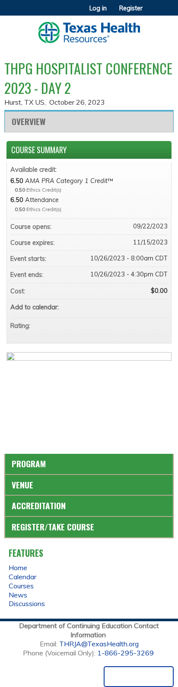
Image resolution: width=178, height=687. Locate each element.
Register (131, 8)
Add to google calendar (127, 307)
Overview (28, 121)
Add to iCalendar (149, 306)
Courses (21, 585)
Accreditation (39, 505)
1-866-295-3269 (125, 652)
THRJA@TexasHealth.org (99, 643)
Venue (22, 484)
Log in (98, 8)
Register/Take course (53, 526)
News (18, 595)
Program (29, 463)
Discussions (27, 603)
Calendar (22, 576)
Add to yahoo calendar (138, 307)
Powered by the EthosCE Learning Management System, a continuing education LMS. (139, 676)
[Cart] (152, 12)
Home (18, 567)
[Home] (89, 29)
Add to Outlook (160, 307)
